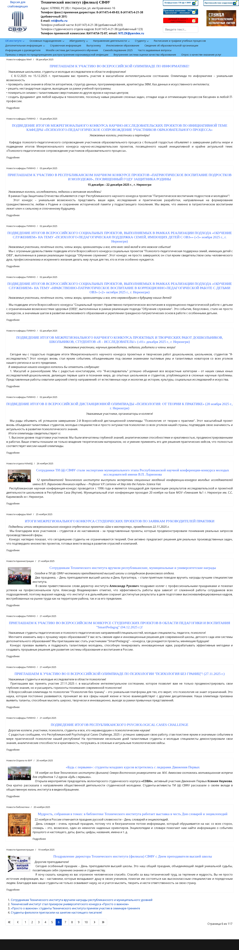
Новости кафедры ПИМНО (21, 118)
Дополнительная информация (23, 45)
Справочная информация (65, 45)
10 (86, 922)
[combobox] (180, 29)
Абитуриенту (77, 40)
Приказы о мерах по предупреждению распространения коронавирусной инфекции (56, 54)
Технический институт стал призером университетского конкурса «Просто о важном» (70, 904)
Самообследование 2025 (118, 50)
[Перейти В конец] (103, 922)
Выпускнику (93, 45)
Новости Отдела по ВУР (19, 760)
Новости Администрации (20, 561)
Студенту (140, 40)
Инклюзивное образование (122, 45)
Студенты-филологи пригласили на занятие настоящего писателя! (56, 912)
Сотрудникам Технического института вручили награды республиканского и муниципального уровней (81, 900)
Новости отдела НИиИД (19, 463)
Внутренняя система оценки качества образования (145, 54)
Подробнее (13, 108)
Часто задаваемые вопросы (154, 50)
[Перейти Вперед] (94, 922)
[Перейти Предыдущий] (18, 922)
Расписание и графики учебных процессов (180, 40)
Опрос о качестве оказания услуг (201, 54)
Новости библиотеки (17, 807)
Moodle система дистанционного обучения (72, 50)
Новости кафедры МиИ (19, 59)
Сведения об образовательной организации (171, 45)
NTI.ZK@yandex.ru (131, 33)
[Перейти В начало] (9, 922)
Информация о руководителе (23, 50)
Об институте (13, 40)
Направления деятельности (110, 40)
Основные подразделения (45, 40)
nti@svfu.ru (59, 21)
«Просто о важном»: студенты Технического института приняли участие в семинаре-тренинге (75, 908)
